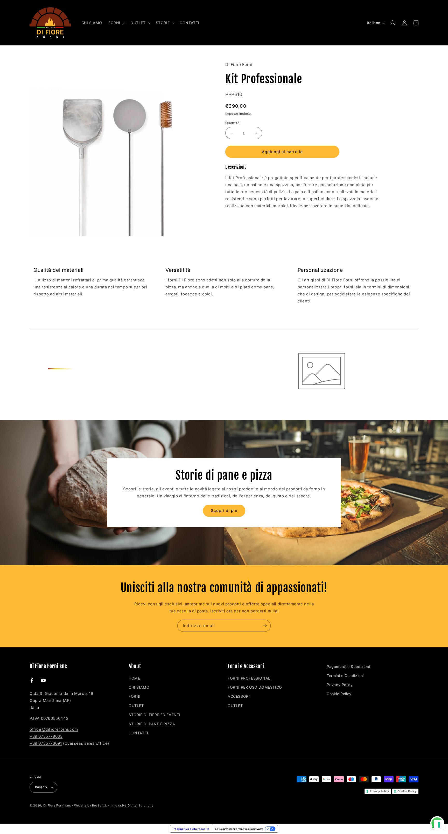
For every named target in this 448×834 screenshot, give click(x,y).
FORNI (135, 696)
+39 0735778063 (46, 736)
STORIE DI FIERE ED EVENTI (154, 715)
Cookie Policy (339, 693)
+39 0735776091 (46, 743)
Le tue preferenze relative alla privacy (239, 828)
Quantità (232, 123)
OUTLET (136, 705)
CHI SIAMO (139, 687)
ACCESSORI (239, 696)
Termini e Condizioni (345, 675)
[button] (116, 22)
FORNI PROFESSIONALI (249, 678)
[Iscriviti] (264, 626)
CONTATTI (138, 733)
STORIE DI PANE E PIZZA (152, 724)
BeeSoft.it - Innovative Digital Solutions (122, 805)
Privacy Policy (340, 684)
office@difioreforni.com (54, 729)
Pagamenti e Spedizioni (348, 666)
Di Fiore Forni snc (57, 805)
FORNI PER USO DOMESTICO (255, 687)
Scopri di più (224, 510)
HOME (134, 678)
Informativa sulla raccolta (191, 828)
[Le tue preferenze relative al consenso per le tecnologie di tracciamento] (439, 825)
